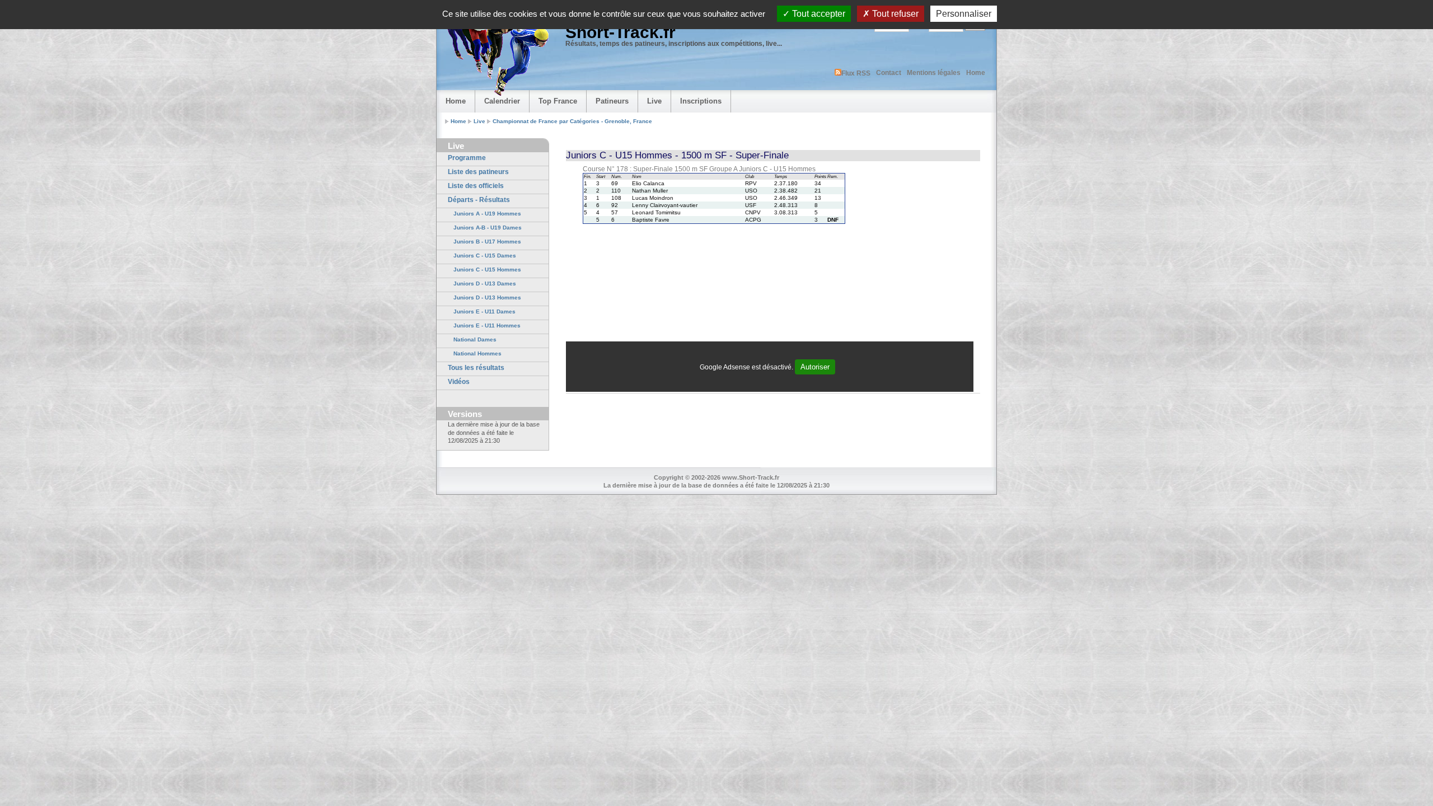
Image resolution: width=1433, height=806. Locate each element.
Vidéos (459, 382)
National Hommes (477, 353)
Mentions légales (934, 73)
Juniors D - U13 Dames (484, 283)
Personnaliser (963, 13)
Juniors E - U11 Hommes (487, 325)
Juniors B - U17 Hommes (487, 241)
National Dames (475, 339)
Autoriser (815, 367)
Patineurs (612, 101)
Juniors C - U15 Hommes (487, 269)
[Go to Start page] (495, 54)
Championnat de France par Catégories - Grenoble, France (572, 121)
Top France (557, 101)
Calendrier (502, 101)
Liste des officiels (476, 186)
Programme (467, 158)
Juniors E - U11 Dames (484, 311)
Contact (888, 73)
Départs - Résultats (479, 200)
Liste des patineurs (478, 172)
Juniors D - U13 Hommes (487, 297)
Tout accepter (817, 13)
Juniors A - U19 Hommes (487, 213)
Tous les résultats (476, 368)
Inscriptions (701, 101)
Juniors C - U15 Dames (484, 255)
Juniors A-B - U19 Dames (487, 227)
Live (654, 101)
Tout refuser (894, 13)
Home (975, 73)
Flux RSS (855, 73)
